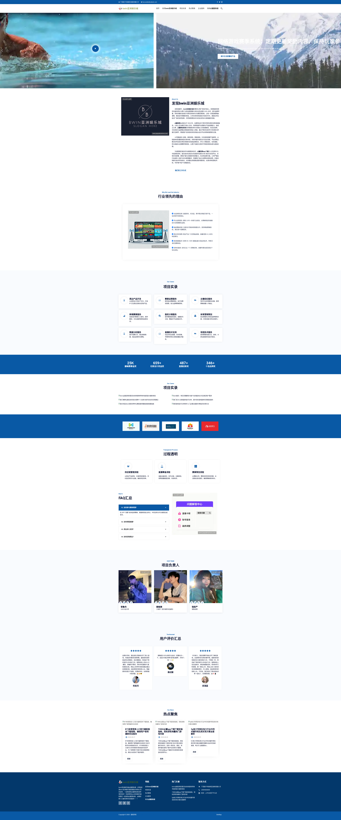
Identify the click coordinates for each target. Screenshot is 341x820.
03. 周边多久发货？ (127, 529)
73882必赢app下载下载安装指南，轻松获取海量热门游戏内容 (170, 731)
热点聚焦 (192, 8)
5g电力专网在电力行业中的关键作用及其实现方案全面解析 (203, 731)
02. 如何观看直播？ (127, 522)
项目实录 (183, 8)
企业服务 (201, 8)
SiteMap (219, 814)
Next (223, 425)
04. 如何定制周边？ (127, 537)
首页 (157, 8)
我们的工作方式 (180, 170)
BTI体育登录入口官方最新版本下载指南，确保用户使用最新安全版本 (137, 731)
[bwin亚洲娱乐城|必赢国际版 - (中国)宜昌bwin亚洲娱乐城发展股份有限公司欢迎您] (131, 8)
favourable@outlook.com (150, 2)
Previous (117, 425)
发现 (169, 8)
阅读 (128, 759)
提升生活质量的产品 (71, 56)
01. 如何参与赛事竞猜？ (129, 507)
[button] (2, 50)
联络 (212, 8)
